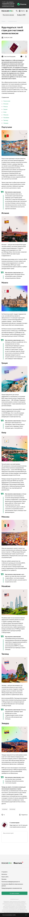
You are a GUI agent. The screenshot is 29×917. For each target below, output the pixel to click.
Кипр (4, 112)
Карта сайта (5, 876)
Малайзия (6, 117)
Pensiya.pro (16, 899)
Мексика (5, 114)
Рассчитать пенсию (8, 15)
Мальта (5, 106)
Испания (5, 103)
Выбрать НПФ (21, 15)
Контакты (4, 874)
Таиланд (5, 120)
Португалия (6, 101)
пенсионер (12, 809)
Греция (5, 109)
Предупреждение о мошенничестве (12, 888)
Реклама (4, 879)
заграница (4, 809)
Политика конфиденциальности (11, 881)
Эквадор (5, 123)
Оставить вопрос (14, 893)
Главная (3, 21)
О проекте (4, 871)
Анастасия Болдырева (9, 56)
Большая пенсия (12, 21)
